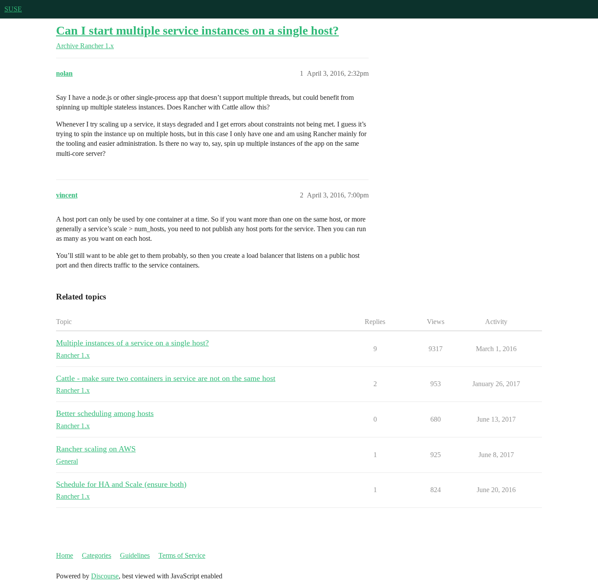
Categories (96, 555)
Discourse (105, 576)
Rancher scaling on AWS (96, 448)
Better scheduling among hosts (105, 413)
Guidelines (135, 555)
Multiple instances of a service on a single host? (132, 342)
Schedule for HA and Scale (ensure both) (121, 484)
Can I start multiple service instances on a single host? (197, 30)
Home (64, 555)
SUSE (13, 9)
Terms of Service (181, 555)
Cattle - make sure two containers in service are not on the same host (165, 378)
